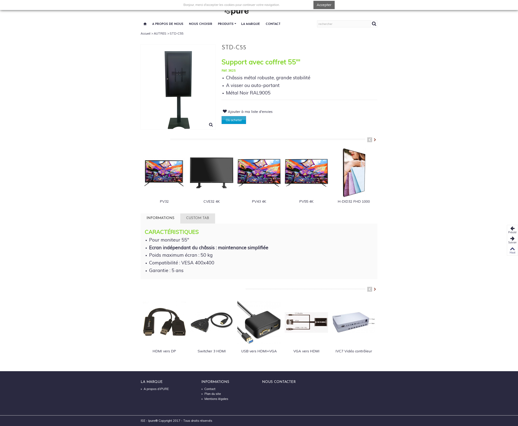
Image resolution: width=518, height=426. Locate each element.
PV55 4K (306, 201)
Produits (226, 24)
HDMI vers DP (164, 351)
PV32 (164, 201)
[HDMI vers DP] (164, 322)
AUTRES (160, 33)
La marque (250, 24)
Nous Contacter (279, 382)
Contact (273, 24)
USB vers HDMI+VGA (259, 351)
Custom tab (197, 218)
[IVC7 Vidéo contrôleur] (353, 322)
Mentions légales (214, 399)
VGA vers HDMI (306, 351)
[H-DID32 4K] (353, 173)
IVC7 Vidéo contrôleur (353, 351)
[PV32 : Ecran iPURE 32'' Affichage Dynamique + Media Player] (164, 173)
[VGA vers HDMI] (306, 322)
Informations (160, 218)
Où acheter (234, 120)
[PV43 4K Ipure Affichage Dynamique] (259, 173)
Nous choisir (200, 24)
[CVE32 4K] (211, 173)
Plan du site (211, 394)
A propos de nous (167, 24)
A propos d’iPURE (155, 389)
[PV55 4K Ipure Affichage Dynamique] (306, 173)
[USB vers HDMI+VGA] (259, 322)
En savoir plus (296, 5)
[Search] (373, 23)
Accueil (145, 33)
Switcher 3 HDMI (212, 351)
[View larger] (211, 125)
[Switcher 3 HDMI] (211, 322)
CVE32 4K (212, 201)
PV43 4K (259, 201)
